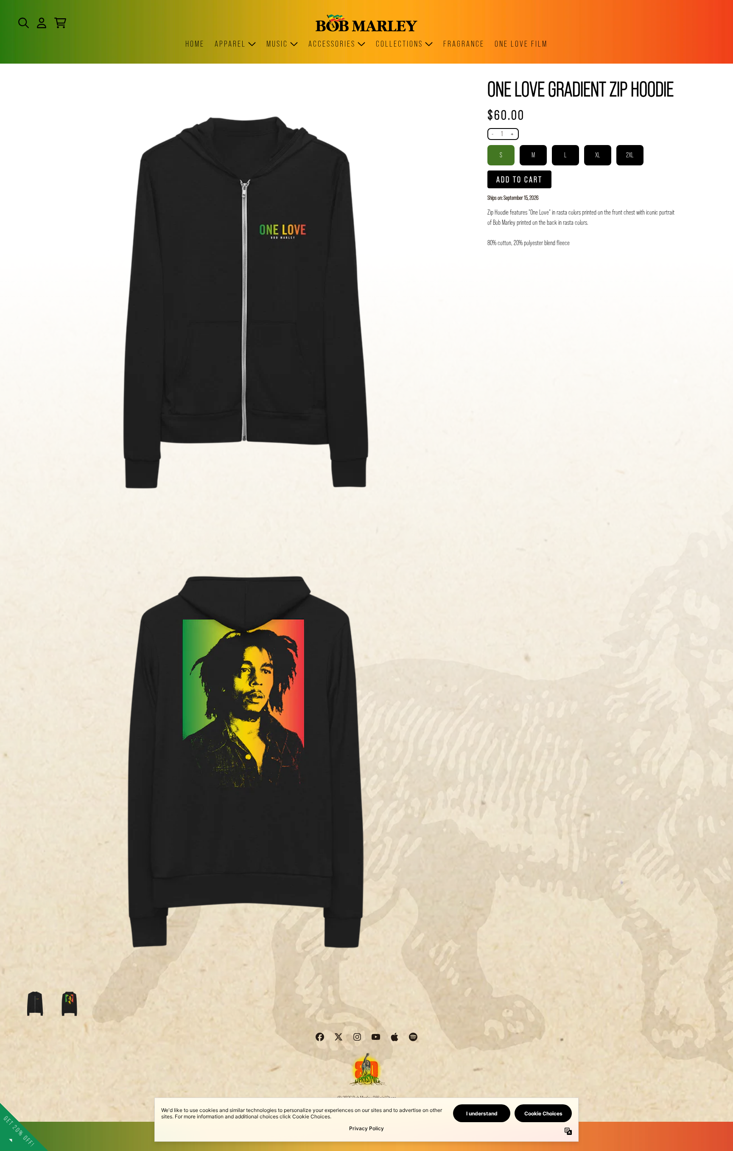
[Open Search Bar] (23, 23)
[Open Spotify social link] (413, 1037)
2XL (629, 155)
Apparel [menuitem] (230, 43)
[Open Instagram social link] (357, 1037)
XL (597, 155)
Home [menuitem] (194, 43)
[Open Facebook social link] (320, 1037)
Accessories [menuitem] (331, 43)
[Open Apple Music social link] (394, 1037)
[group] (35, 1003)
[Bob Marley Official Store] (366, 22)
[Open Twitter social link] (338, 1037)
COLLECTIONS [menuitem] (399, 43)
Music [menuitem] (277, 43)
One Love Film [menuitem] (521, 43)
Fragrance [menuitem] (463, 43)
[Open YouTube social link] (375, 1037)
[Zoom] (245, 302)
